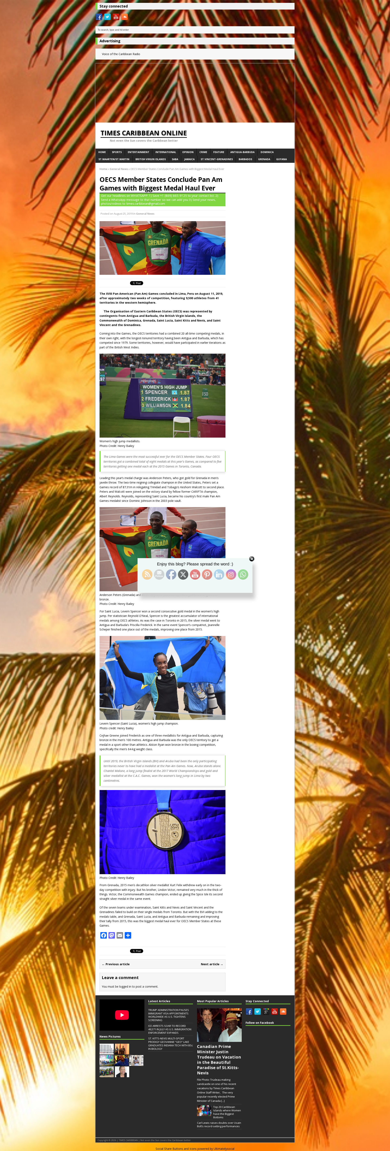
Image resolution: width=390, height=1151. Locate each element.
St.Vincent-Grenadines (217, 159)
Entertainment (138, 152)
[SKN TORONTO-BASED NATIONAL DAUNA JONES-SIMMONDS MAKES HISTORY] (122, 1075)
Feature (218, 152)
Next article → (212, 964)
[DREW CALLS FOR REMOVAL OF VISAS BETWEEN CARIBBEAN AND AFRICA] (107, 1063)
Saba (175, 159)
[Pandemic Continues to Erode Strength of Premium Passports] (107, 1052)
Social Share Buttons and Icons (176, 1149)
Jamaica (189, 159)
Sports (117, 152)
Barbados (245, 159)
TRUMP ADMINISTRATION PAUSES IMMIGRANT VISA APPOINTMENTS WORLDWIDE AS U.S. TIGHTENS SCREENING (168, 1015)
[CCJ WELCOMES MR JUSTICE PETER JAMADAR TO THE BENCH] (122, 1052)
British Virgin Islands (150, 159)
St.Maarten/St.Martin (114, 159)
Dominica (267, 152)
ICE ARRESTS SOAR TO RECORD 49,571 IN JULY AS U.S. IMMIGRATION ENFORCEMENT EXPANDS (169, 1029)
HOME (102, 152)
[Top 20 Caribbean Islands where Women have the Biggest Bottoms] (204, 1114)
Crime (203, 152)
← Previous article (116, 964)
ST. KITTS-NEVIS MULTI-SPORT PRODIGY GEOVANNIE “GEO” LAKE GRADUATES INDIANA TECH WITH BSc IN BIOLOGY (170, 1044)
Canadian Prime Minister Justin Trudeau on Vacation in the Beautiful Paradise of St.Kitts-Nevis (219, 1060)
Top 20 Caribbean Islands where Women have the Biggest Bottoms (227, 1112)
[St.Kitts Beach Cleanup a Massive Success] (107, 1075)
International (165, 152)
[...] (223, 1101)
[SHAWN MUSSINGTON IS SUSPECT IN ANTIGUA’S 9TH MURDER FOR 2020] (121, 1063)
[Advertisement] (195, 92)
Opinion (188, 152)
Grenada (264, 159)
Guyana (281, 159)
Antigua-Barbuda (242, 152)
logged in (125, 986)
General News (145, 213)
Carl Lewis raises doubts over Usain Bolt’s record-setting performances (219, 1124)
